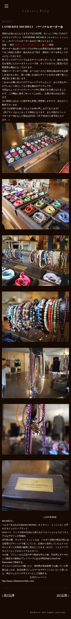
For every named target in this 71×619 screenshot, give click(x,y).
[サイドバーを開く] (6, 6)
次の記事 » (63, 595)
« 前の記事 (8, 595)
